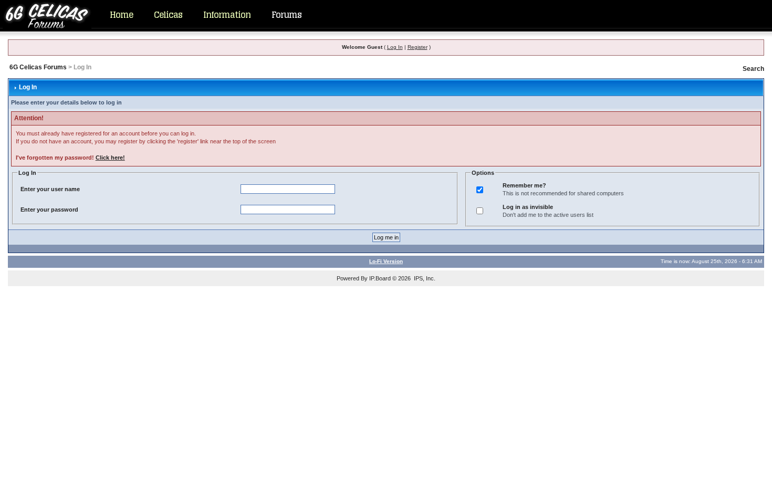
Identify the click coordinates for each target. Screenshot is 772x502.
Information (227, 14)
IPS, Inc (424, 278)
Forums (286, 14)
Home (121, 14)
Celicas (168, 14)
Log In (395, 47)
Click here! (110, 157)
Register (417, 47)
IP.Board (380, 278)
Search (753, 68)
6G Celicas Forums (38, 67)
